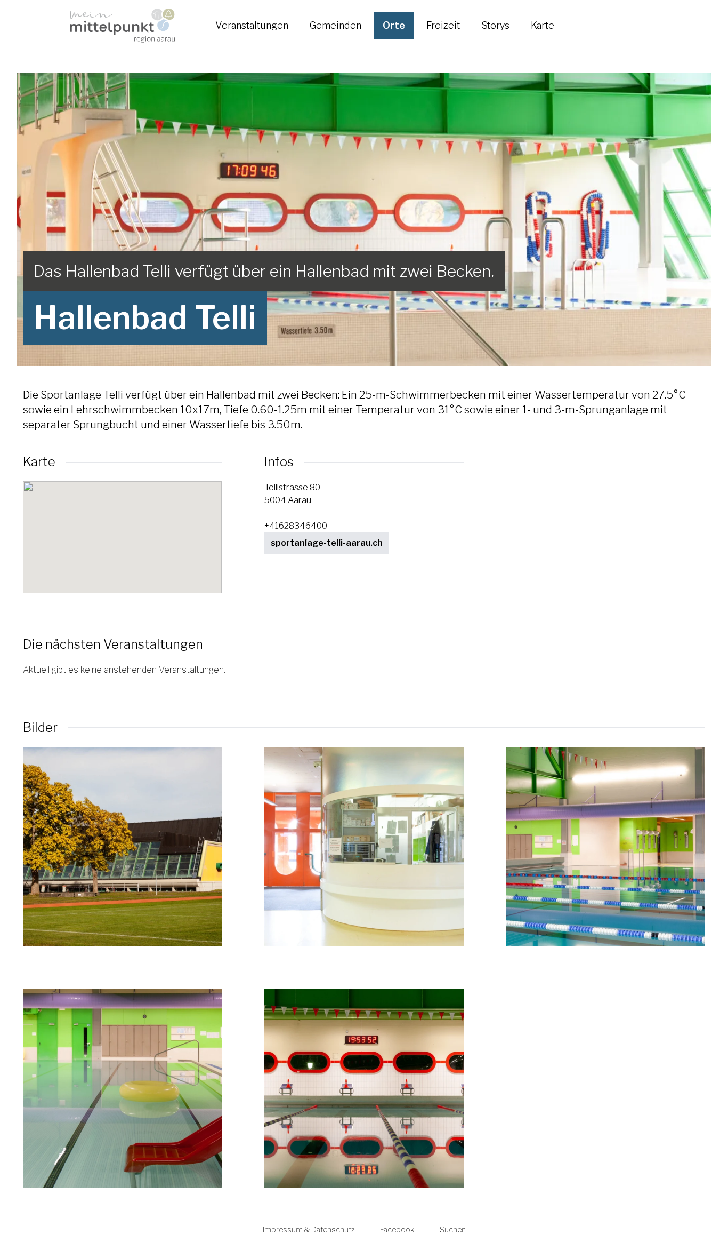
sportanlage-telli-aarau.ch (327, 543)
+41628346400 (295, 526)
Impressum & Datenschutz (308, 1229)
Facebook (397, 1229)
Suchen (453, 1229)
